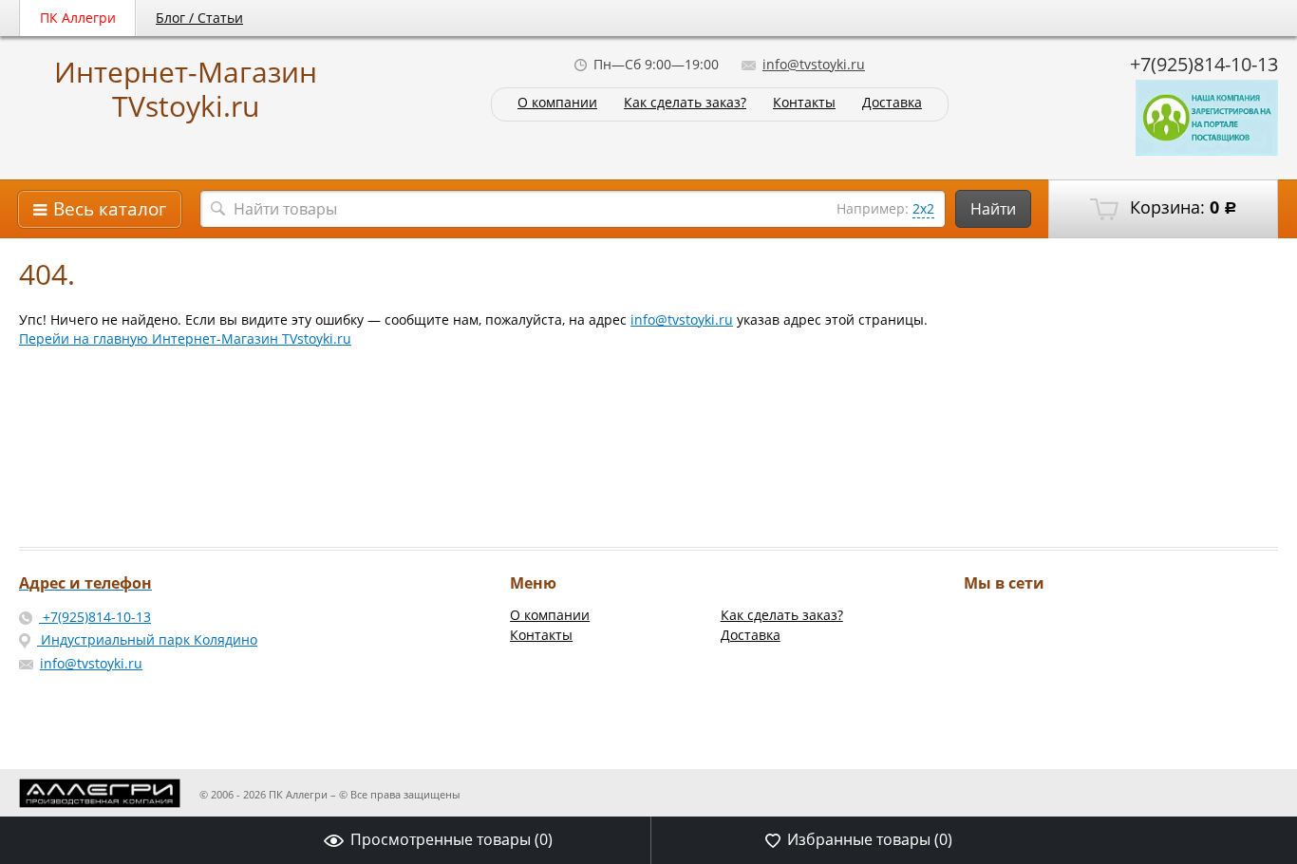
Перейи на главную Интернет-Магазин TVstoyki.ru (185, 338)
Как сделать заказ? (685, 103)
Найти (993, 208)
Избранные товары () (869, 839)
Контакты (804, 103)
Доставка (892, 103)
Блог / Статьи (199, 18)
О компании (557, 103)
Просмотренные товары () (451, 839)
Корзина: (1181, 207)
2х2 (923, 208)
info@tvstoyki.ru (813, 64)
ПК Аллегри (78, 18)
